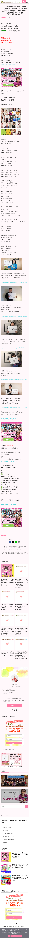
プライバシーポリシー (22, 926)
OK (9, 935)
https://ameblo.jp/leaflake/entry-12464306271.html (14, 407)
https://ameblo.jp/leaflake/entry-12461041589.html (14, 282)
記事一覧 (5, 842)
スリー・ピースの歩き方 (9, 833)
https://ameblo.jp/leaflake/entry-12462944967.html (14, 348)
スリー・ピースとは (7, 827)
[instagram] (14, 710)
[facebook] (12, 710)
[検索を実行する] (26, 806)
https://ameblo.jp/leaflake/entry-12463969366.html (14, 379)
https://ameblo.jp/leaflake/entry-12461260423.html (14, 316)
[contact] (17, 710)
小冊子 (4, 17)
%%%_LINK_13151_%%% (8, 64)
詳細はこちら (14, 705)
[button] (10, 542)
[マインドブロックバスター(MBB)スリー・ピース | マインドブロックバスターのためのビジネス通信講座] (10, 1)
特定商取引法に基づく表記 (12, 926)
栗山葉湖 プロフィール (8, 836)
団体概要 (4, 926)
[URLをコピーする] (19, 542)
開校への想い (6, 830)
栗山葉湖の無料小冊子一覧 (9, 839)
